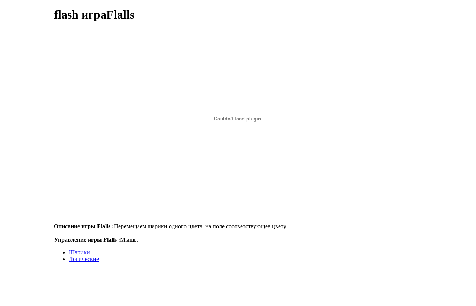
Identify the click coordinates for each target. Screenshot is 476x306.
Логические (84, 259)
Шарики (79, 252)
